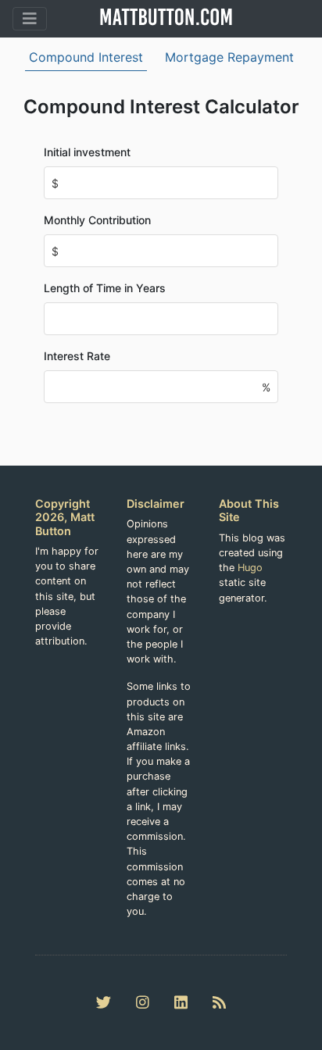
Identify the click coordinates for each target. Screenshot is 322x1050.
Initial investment (87, 152)
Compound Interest (86, 57)
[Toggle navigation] (30, 18)
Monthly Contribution (97, 220)
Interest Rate (77, 355)
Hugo (250, 567)
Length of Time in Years (105, 288)
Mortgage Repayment (229, 57)
